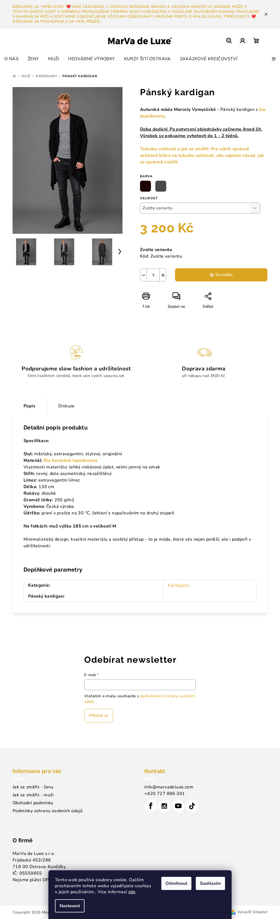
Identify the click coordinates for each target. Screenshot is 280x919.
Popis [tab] (29, 406)
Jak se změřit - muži (33, 795)
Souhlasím (210, 883)
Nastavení (70, 906)
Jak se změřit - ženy (33, 787)
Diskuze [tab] (66, 406)
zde (131, 892)
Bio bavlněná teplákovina (71, 460)
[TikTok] (192, 806)
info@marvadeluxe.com (168, 787)
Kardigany (178, 585)
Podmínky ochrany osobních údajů (48, 811)
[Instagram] (164, 806)
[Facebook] (150, 806)
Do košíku (224, 274)
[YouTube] (178, 806)
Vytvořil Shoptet (252, 912)
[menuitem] (11, 59)
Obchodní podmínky (33, 803)
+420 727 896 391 (164, 794)
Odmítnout (176, 883)
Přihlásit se (98, 715)
